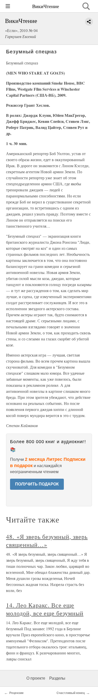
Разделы (57, 678)
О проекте (35, 678)
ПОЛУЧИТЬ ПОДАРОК (37, 484)
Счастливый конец (71, 693)
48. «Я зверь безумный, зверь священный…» (47, 541)
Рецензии (16, 693)
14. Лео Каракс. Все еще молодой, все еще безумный (44, 609)
